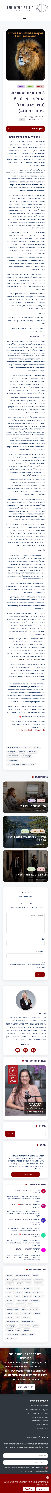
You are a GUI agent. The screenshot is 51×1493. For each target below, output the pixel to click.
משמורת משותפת (12, 1313)
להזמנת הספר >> (25, 1174)
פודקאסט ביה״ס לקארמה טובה (37, 1409)
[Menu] (24, 18)
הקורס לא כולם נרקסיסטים (38, 1413)
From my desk (38, 831)
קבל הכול (28, 1489)
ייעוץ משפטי (32, 752)
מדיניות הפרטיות (17, 1468)
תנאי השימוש (28, 1468)
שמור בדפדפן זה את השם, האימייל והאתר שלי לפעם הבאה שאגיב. (27, 966)
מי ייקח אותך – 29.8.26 (33, 806)
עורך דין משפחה (13, 760)
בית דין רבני (18, 1292)
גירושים (9, 1297)
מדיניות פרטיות (42, 1428)
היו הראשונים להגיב (34, 120)
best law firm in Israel (22, 1276)
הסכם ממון (10, 1301)
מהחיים (30, 86)
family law (10, 1284)
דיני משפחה (35, 747)
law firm (19, 1284)
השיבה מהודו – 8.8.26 (23, 1190)
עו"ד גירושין (26, 1318)
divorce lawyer (26, 1280)
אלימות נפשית (27, 1288)
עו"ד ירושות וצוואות (12, 1322)
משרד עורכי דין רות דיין (39, 1406)
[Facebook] (33, 1050)
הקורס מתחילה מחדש (40, 1417)
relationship (38, 1284)
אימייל (39, 951)
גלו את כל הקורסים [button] (25, 1387)
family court (38, 1280)
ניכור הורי (37, 1313)
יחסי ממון (22, 752)
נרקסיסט (9, 1318)
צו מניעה (26, 1330)
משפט (21, 86)
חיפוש (42, 1126)
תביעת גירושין (11, 1338)
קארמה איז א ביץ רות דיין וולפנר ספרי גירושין (21, 764)
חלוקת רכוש (11, 752)
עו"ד (17, 1318)
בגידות (9, 1292)
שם (43, 939)
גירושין (40, 86)
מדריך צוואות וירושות (40, 1421)
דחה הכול (42, 1489)
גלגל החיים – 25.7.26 (24, 1249)
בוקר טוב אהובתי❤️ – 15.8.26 (21, 1205)
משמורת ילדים (34, 1309)
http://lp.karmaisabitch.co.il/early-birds (30, 730)
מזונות (24, 1309)
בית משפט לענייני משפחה (33, 1292)
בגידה (37, 1288)
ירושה (30, 1305)
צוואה (18, 1330)
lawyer (29, 1284)
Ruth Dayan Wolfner (14, 747)
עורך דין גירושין (27, 756)
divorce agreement (12, 1280)
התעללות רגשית (22, 1301)
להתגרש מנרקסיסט (12, 1309)
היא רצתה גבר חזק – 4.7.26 (30, 875)
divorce (35, 1276)
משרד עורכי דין (26, 1313)
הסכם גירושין (38, 1297)
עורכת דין (36, 1326)
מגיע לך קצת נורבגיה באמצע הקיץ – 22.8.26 (26, 838)
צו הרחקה (10, 1330)
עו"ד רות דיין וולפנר (13, 756)
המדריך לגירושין (42, 1424)
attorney (9, 1276)
